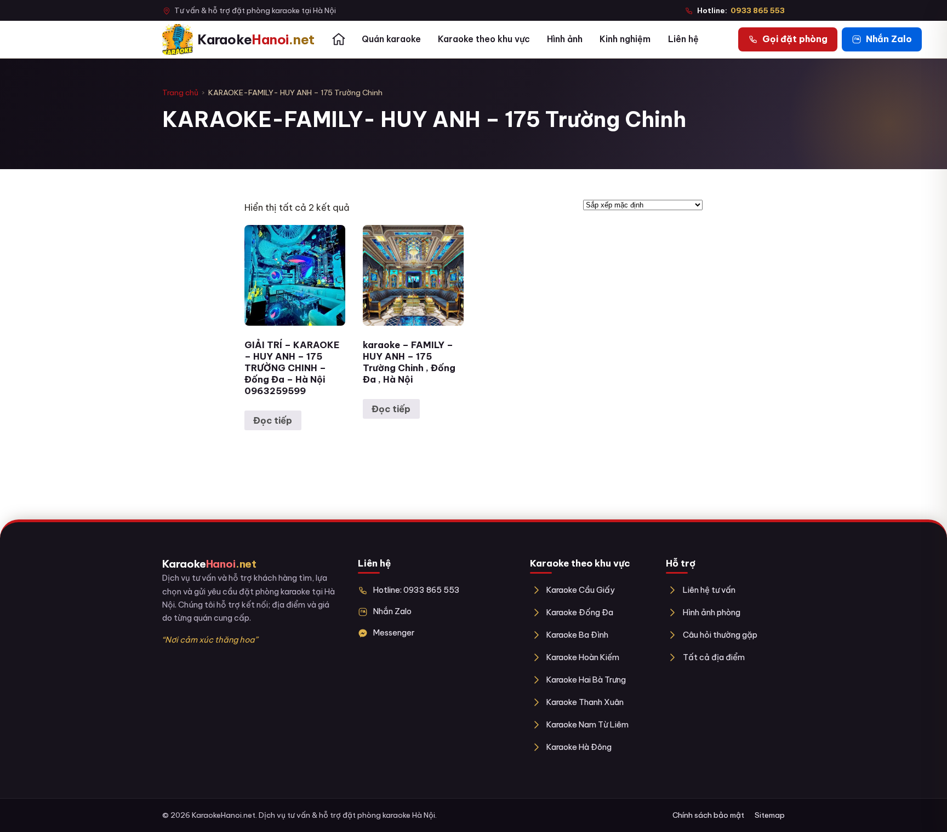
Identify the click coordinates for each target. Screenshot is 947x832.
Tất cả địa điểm (713, 657)
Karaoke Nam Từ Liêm (587, 724)
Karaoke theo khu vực (484, 38)
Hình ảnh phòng (711, 612)
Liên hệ (683, 38)
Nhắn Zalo (392, 611)
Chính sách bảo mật (708, 815)
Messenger (393, 632)
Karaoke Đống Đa (579, 612)
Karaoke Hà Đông (579, 747)
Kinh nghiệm (625, 38)
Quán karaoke (391, 38)
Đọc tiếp (272, 420)
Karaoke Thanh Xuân (585, 702)
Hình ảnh (565, 38)
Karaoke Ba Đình (577, 634)
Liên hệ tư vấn (709, 590)
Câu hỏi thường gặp (720, 634)
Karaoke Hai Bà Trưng (586, 679)
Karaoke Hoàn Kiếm (582, 657)
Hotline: (741, 10)
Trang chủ (180, 92)
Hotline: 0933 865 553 (416, 590)
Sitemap (770, 815)
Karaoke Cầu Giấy (580, 590)
